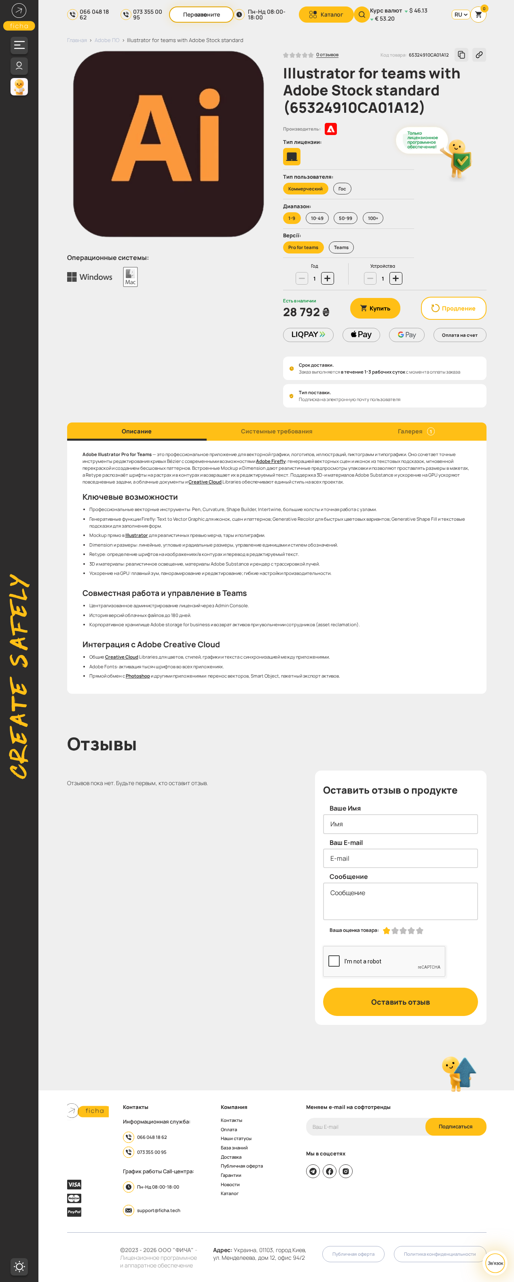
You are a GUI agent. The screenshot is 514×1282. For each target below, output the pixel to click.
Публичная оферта (242, 1166)
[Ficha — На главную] (88, 1111)
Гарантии (231, 1175)
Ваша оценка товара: (354, 930)
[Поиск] (362, 14)
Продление (459, 308)
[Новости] (19, 86)
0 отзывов (327, 54)
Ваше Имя (345, 808)
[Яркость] (19, 1267)
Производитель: (302, 129)
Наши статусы (236, 1138)
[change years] (302, 278)
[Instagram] (346, 1171)
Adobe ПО (107, 40)
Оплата (229, 1129)
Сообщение (349, 876)
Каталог (332, 14)
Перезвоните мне (201, 14)
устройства (382, 266)
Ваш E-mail (346, 842)
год (314, 266)
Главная (77, 40)
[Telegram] (313, 1171)
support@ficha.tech (158, 1210)
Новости (230, 1184)
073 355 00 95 (147, 14)
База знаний (234, 1147)
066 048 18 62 (94, 14)
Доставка (231, 1157)
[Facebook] (329, 1171)
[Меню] (19, 45)
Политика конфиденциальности (440, 1254)
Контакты (231, 1120)
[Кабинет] (19, 66)
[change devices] (370, 278)
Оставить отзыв (400, 1002)
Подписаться (456, 1126)
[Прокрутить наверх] (459, 1074)
